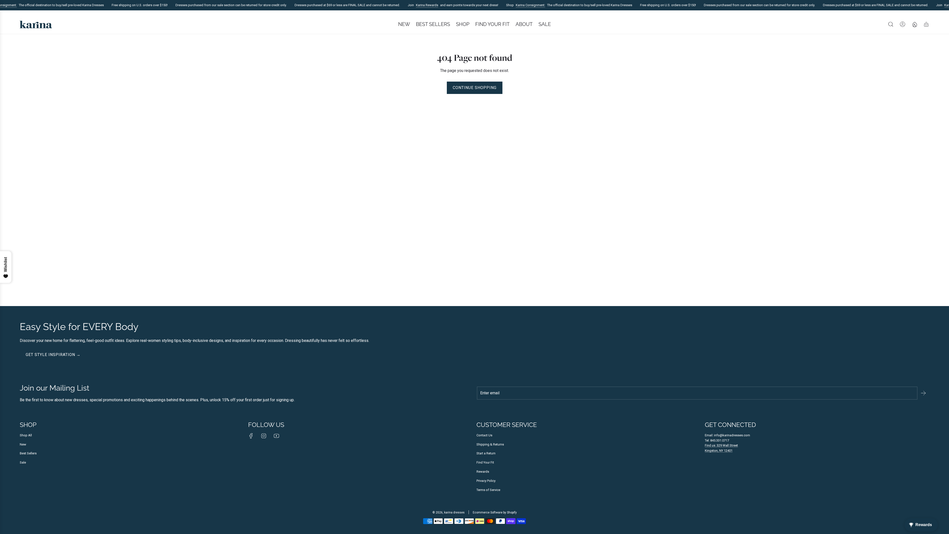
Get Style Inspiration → (53, 354)
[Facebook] (251, 436)
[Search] (891, 24)
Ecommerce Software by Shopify (495, 512)
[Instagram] (264, 436)
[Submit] (923, 393)
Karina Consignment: (523, 5)
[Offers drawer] (914, 24)
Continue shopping (474, 87)
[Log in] (902, 24)
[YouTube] (276, 436)
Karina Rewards (420, 5)
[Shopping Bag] (926, 24)
